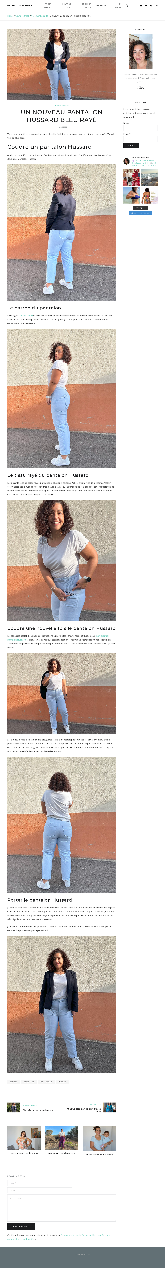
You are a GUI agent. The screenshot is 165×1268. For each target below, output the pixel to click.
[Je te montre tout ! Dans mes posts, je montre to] (149, 195)
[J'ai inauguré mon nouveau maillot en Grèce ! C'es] (131, 195)
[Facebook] (141, 6)
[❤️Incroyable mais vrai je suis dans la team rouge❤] (131, 177)
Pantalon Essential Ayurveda (61, 1153)
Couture (13, 1082)
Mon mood (118, 5)
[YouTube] (157, 6)
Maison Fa (24, 315)
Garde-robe (29, 1082)
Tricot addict (47, 5)
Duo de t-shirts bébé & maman (99, 1154)
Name (126, 122)
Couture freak (66, 5)
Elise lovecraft (20, 5)
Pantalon (63, 1082)
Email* (126, 133)
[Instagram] (151, 6)
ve (32, 315)
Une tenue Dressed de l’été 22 (24, 1153)
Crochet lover (86, 5)
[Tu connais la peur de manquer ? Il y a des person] (149, 177)
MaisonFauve (46, 1082)
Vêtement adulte (39, 15)
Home (10, 15)
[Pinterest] (146, 6)
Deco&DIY (101, 5)
